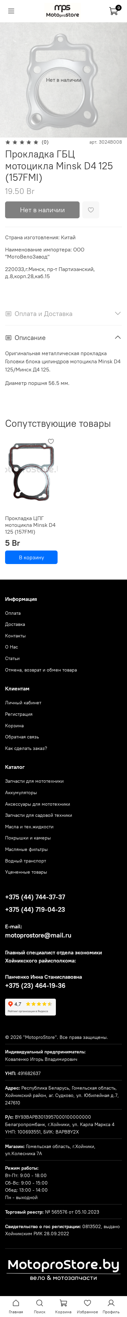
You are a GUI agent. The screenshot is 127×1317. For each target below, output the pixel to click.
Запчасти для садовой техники (38, 815)
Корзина (14, 726)
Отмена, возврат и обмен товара (41, 670)
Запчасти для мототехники (34, 781)
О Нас (11, 647)
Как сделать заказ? (26, 748)
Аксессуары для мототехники (37, 804)
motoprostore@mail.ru (38, 935)
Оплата (13, 613)
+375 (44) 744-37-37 (35, 897)
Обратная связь (22, 737)
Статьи (12, 658)
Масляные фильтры (26, 849)
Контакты (15, 636)
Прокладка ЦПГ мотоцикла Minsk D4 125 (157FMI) (30, 525)
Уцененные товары (26, 872)
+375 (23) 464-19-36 (35, 985)
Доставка (15, 624)
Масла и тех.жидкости (29, 827)
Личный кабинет (23, 703)
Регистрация (19, 714)
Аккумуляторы (21, 792)
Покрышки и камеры (28, 838)
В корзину (31, 557)
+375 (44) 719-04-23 (35, 909)
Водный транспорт (25, 861)
